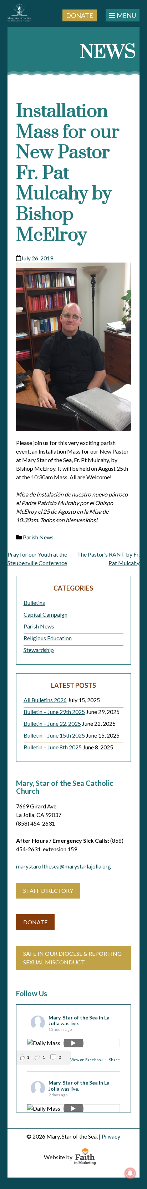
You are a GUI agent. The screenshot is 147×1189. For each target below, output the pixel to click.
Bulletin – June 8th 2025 (53, 747)
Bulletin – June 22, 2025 (52, 723)
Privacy (111, 1136)
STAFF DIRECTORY (48, 890)
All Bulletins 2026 (45, 699)
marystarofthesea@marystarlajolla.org (63, 866)
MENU (126, 15)
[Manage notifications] (130, 1173)
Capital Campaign (45, 614)
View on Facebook (86, 1059)
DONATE (35, 922)
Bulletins (34, 602)
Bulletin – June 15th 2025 (54, 735)
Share (114, 1059)
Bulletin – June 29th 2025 (54, 711)
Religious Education (48, 638)
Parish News (38, 537)
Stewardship (39, 649)
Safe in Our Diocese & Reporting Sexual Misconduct (72, 957)
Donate (79, 15)
